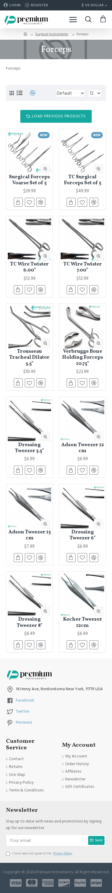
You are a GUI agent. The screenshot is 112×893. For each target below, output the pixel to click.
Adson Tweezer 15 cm (29, 535)
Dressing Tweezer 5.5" (29, 448)
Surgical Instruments (51, 34)
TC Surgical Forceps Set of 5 (82, 180)
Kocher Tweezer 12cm (82, 622)
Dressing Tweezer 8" (29, 622)
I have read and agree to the (42, 853)
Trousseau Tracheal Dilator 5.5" (29, 358)
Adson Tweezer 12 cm (82, 448)
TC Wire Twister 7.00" (82, 267)
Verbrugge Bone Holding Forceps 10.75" (82, 358)
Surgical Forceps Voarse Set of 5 (29, 180)
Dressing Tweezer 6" (83, 535)
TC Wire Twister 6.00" (29, 267)
